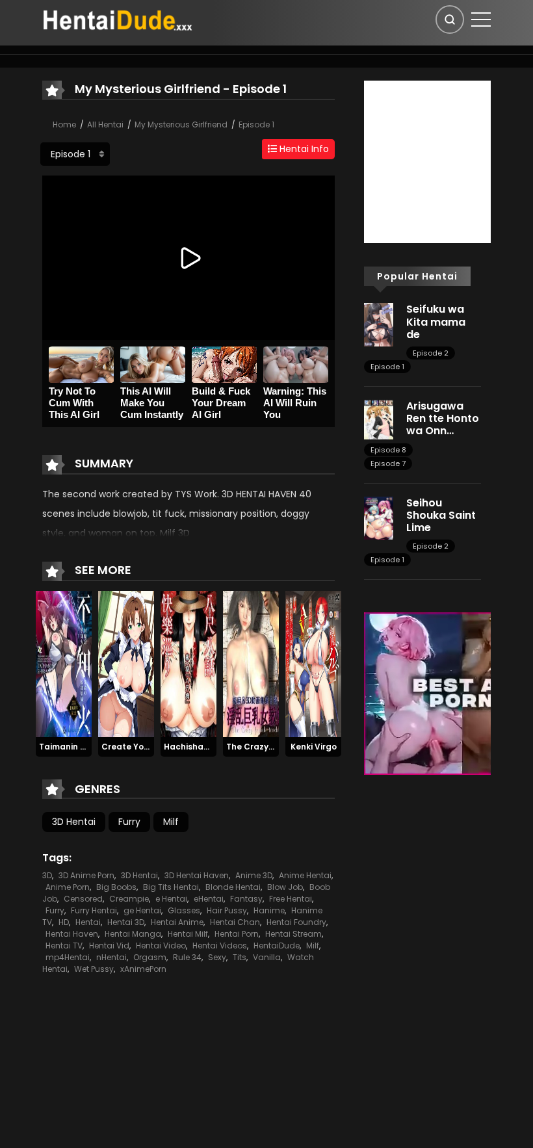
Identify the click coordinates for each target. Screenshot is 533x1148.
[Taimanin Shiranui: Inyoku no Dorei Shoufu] (64, 663)
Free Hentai (290, 898)
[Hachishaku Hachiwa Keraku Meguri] (188, 663)
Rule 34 (187, 957)
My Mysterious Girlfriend (181, 124)
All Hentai (105, 124)
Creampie (129, 898)
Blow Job (285, 887)
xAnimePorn (143, 968)
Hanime (269, 910)
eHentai (209, 898)
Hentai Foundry (296, 922)
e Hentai (171, 898)
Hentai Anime (177, 922)
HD (63, 922)
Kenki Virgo (314, 746)
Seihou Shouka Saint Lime (441, 515)
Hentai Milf (188, 933)
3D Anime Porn (86, 875)
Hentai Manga (133, 933)
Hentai (88, 922)
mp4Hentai (68, 957)
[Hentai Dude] (117, 18)
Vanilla (267, 957)
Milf (171, 821)
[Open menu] (481, 19)
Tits (239, 957)
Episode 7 (388, 463)
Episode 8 (388, 450)
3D (47, 875)
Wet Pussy (94, 968)
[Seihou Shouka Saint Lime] (378, 516)
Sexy (217, 957)
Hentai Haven (72, 933)
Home (64, 124)
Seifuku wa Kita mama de (435, 321)
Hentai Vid (109, 945)
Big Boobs (116, 887)
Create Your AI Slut (141, 746)
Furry (129, 821)
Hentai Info (303, 148)
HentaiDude (277, 945)
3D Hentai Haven (196, 875)
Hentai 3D (125, 922)
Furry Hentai (94, 910)
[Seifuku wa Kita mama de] (378, 323)
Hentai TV (64, 945)
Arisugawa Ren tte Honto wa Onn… (442, 418)
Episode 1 (256, 124)
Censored (83, 898)
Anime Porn (68, 887)
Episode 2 (430, 353)
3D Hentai (74, 821)
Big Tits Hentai (171, 887)
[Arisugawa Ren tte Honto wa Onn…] (378, 418)
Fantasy (246, 898)
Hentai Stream (293, 933)
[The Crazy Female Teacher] (251, 663)
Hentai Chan (235, 922)
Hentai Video (161, 945)
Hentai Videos (219, 945)
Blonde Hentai (233, 887)
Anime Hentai (305, 875)
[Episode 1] (75, 154)
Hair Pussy (227, 910)
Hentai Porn (236, 933)
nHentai (111, 957)
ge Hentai (142, 910)
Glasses (184, 910)
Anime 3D (253, 875)
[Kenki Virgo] (313, 663)
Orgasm (149, 957)
